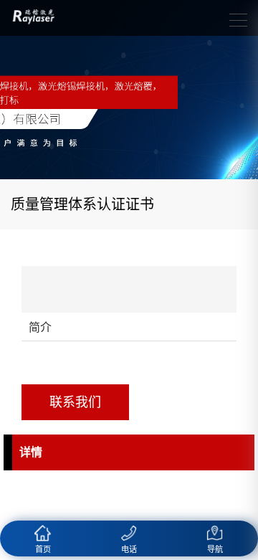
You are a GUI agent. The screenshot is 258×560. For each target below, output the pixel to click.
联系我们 (75, 402)
